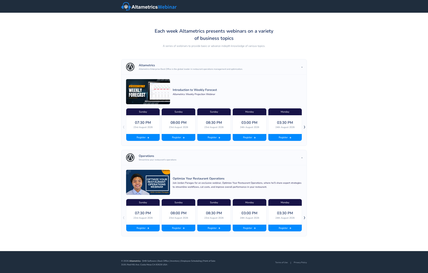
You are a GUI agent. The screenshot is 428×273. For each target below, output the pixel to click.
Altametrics (135, 260)
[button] (214, 67)
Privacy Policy (300, 262)
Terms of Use (281, 262)
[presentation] (123, 126)
